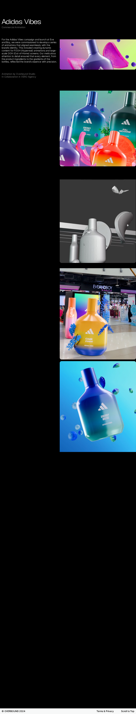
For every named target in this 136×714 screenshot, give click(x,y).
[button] (130, 359)
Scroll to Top (127, 711)
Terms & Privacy (105, 711)
